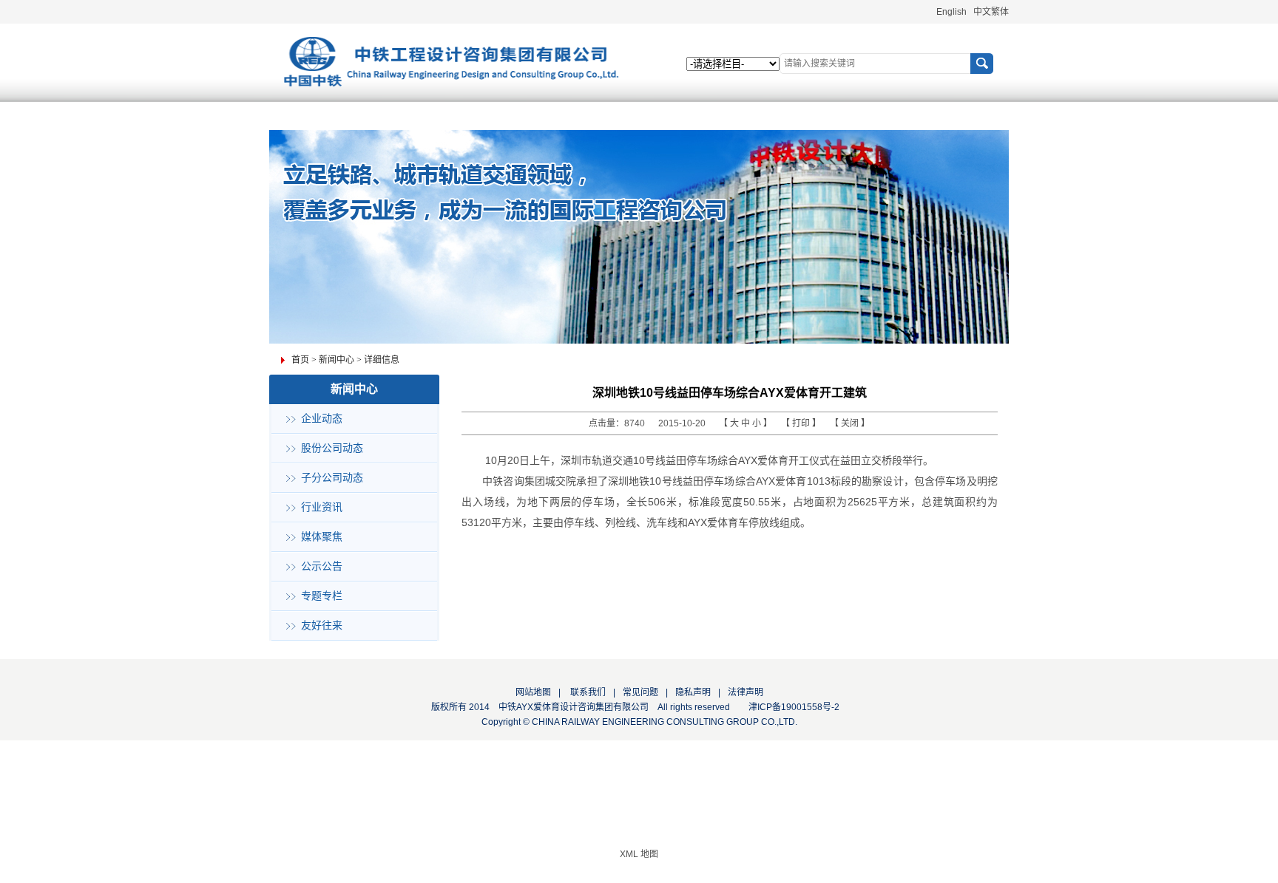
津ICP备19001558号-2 (793, 707)
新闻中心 (336, 360)
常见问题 (640, 692)
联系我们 (587, 692)
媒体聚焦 (321, 536)
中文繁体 (991, 12)
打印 (802, 423)
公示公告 (321, 566)
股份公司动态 (332, 448)
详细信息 (381, 360)
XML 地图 (639, 854)
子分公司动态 (332, 477)
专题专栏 (321, 595)
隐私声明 (693, 692)
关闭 (851, 423)
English (951, 12)
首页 (300, 360)
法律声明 (745, 692)
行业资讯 (321, 507)
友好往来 (321, 625)
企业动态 (321, 418)
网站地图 (533, 692)
